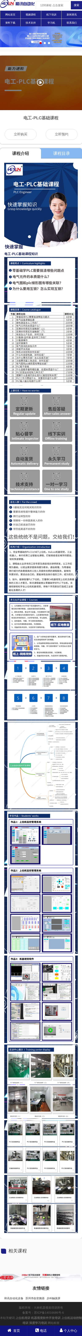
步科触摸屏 (53, 1298)
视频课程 (31, 14)
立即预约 (61, 134)
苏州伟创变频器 (35, 1298)
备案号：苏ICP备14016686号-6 (43, 1312)
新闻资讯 (72, 14)
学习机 (51, 22)
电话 (43, 1330)
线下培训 (51, 14)
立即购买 (20, 134)
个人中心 (70, 1330)
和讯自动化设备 (13, 1298)
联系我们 (72, 22)
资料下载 (10, 22)
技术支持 (31, 22)
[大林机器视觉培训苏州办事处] (17, 7)
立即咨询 (6, 1277)
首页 (16, 1330)
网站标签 (54, 1323)
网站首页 (10, 14)
